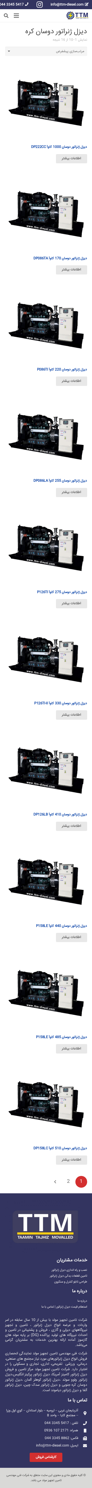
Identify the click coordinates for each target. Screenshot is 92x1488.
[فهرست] (16, 15)
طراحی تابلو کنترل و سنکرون (70, 1281)
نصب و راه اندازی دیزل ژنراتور (69, 1270)
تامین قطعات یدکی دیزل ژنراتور (68, 1276)
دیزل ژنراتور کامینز (74, 1374)
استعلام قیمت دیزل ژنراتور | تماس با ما (64, 1306)
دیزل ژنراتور (62, 1359)
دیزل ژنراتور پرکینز (37, 1374)
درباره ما (82, 1301)
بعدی (55, 1182)
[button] (6, 15)
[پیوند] (77, 15)
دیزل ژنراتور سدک (44, 1385)
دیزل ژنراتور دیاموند (65, 1390)
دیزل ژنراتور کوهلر (46, 1380)
